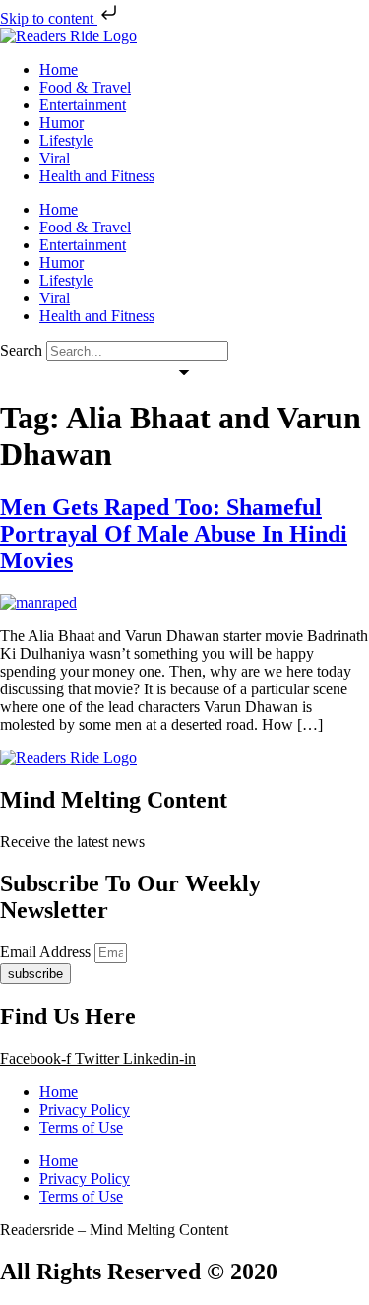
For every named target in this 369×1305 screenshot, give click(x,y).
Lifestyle (66, 140)
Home (58, 69)
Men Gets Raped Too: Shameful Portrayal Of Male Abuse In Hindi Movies (173, 533)
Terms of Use (81, 1127)
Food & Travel (85, 87)
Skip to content (48, 18)
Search (21, 350)
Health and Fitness (96, 175)
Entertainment (82, 105)
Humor (61, 122)
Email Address (47, 952)
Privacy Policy (84, 1109)
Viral (54, 158)
